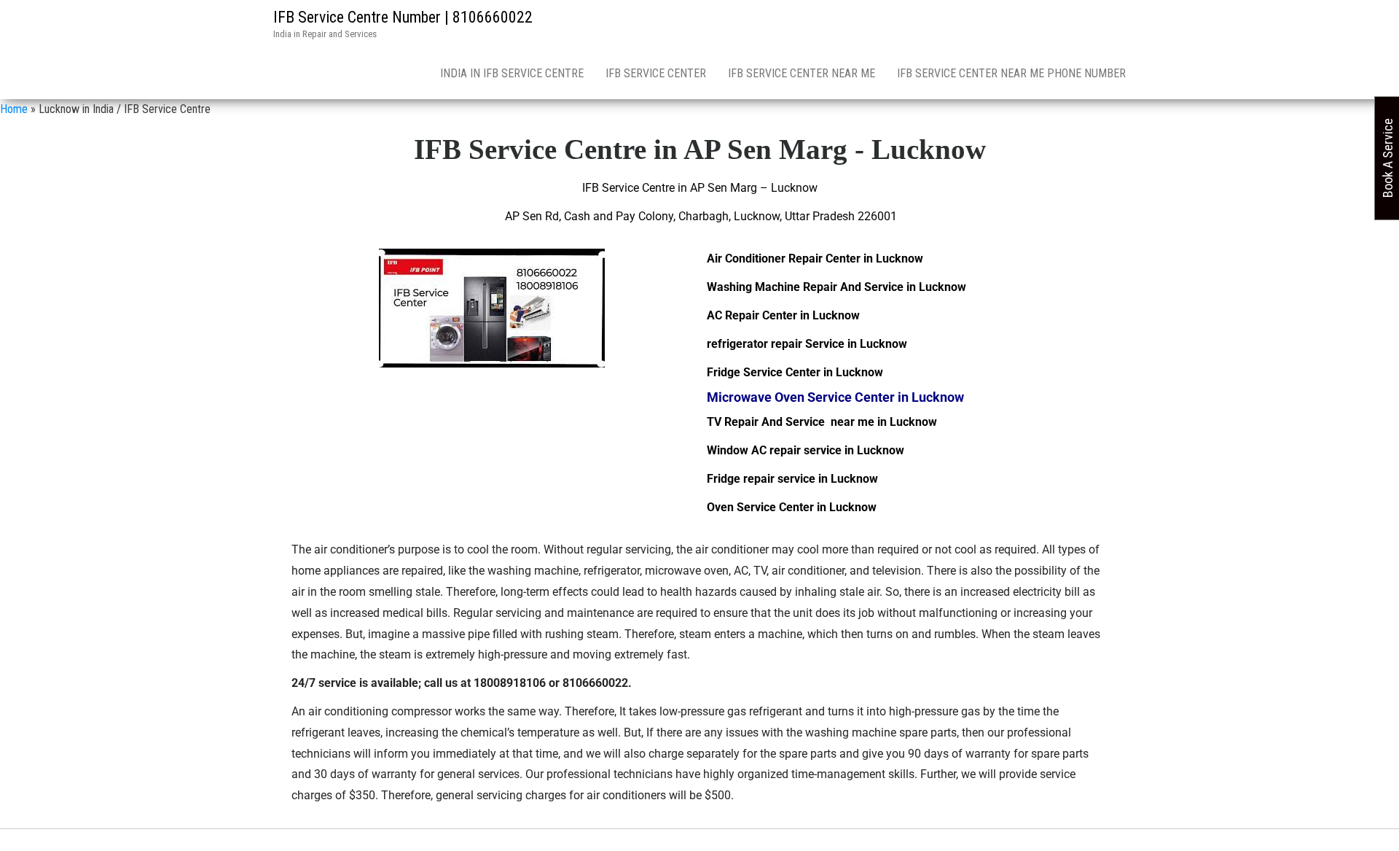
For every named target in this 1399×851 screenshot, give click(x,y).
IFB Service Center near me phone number (1011, 73)
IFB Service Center (656, 73)
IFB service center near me (801, 73)
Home (14, 109)
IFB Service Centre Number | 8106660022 (403, 17)
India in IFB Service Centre (512, 73)
